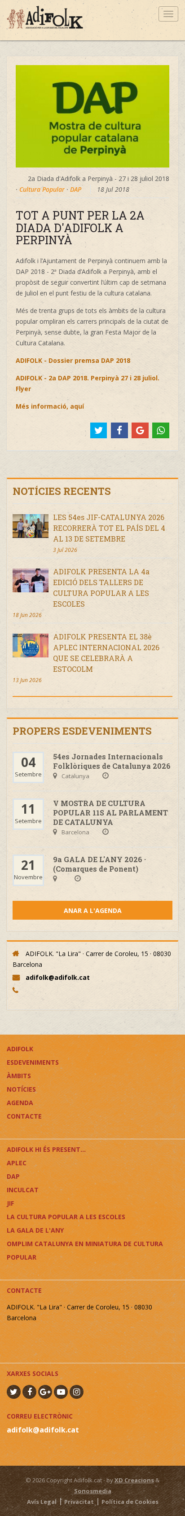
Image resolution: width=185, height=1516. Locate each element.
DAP (75, 189)
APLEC (16, 1163)
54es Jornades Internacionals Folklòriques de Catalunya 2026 (112, 761)
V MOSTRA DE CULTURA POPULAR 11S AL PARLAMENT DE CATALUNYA (110, 812)
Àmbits (19, 1075)
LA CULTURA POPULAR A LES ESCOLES (66, 1216)
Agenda (20, 1102)
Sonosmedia (92, 1491)
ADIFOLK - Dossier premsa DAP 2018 (73, 360)
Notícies (21, 1089)
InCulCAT (23, 1189)
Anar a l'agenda (93, 910)
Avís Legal (42, 1501)
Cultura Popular (42, 189)
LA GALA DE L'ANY (35, 1230)
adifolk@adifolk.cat (58, 977)
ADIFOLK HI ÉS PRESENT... (46, 1149)
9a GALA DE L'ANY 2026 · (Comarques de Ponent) (99, 864)
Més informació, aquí (50, 406)
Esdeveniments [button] (33, 1062)
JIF (10, 1203)
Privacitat (79, 1501)
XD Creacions (134, 1480)
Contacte (24, 1116)
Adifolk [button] (20, 1048)
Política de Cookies (130, 1501)
